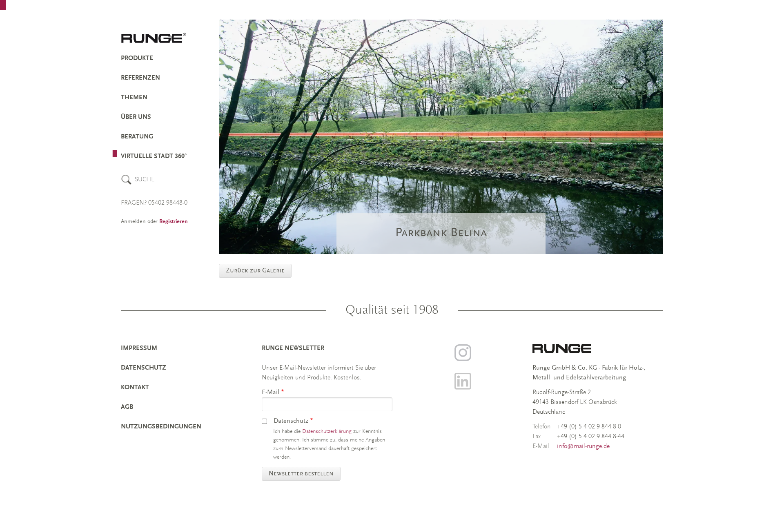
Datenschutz (143, 368)
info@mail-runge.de (583, 446)
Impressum (139, 348)
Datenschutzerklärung (327, 432)
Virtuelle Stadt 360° (154, 156)
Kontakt (135, 387)
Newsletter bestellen (301, 473)
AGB (127, 407)
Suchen (126, 180)
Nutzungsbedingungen (161, 427)
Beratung (137, 137)
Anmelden (133, 222)
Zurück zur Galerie (255, 271)
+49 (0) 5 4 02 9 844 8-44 (590, 436)
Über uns (136, 117)
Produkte (137, 58)
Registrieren (173, 222)
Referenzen (140, 78)
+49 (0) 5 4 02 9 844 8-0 (589, 427)
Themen (134, 97)
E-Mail (270, 392)
